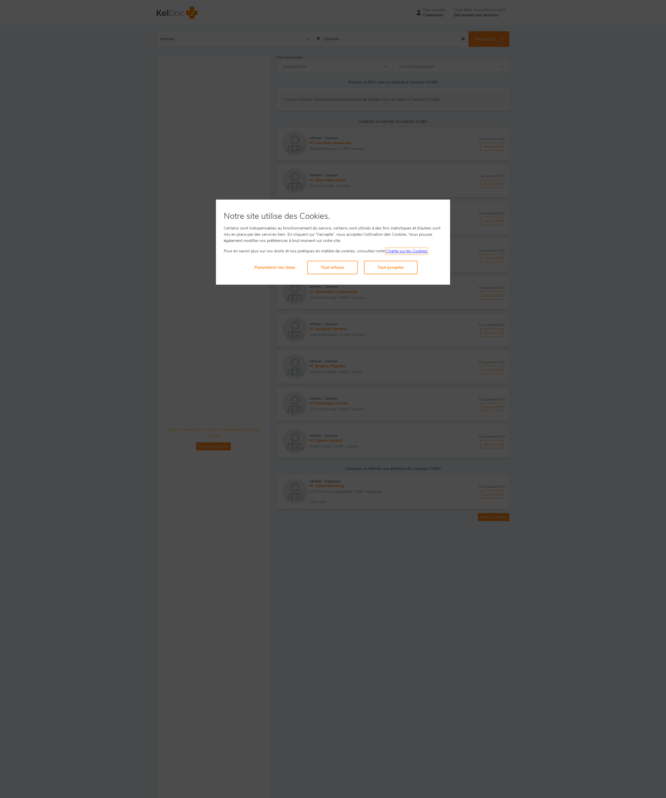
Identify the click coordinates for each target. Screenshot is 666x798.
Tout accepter (390, 267)
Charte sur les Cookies (406, 251)
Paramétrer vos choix (274, 267)
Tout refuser (332, 267)
